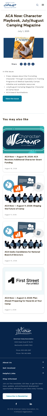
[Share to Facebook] (21, 64)
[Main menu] (42, 5)
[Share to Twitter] (25, 64)
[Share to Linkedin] (29, 64)
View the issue (12, 98)
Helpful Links (9, 373)
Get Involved (9, 368)
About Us (7, 362)
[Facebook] (16, 404)
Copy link (32, 64)
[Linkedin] (31, 404)
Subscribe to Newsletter (17, 396)
